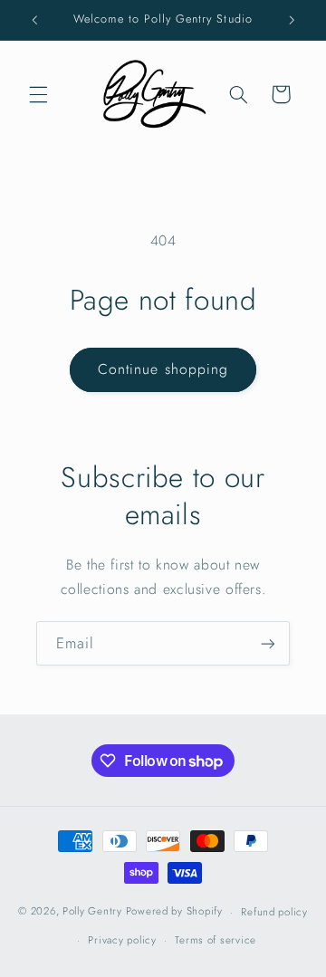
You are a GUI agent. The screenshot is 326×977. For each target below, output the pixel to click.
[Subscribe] (268, 643)
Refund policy (274, 912)
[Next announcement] (292, 20)
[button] (38, 94)
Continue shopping (163, 369)
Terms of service (215, 940)
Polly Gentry (92, 912)
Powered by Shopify (174, 912)
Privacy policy (122, 940)
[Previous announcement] (34, 20)
